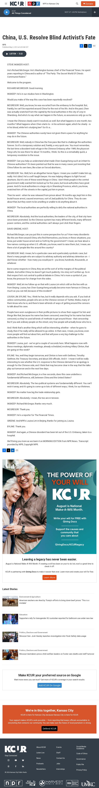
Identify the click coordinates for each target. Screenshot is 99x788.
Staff (58, 753)
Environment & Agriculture (29, 597)
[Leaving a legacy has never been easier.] (49, 507)
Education (23, 615)
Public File (80, 764)
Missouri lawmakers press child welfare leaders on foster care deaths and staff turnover (56, 654)
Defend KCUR (49, 728)
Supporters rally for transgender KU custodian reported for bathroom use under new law (56, 618)
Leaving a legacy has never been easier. (49, 559)
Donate (89, 3)
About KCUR (41, 747)
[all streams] (95, 12)
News (38, 758)
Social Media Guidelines (81, 748)
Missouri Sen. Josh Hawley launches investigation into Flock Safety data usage (52, 636)
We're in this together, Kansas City (49, 710)
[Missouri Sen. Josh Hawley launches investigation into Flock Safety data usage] (10, 637)
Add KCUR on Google (49, 685)
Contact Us (60, 758)
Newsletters (41, 769)
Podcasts (40, 764)
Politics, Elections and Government (33, 632)
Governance (81, 759)
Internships (60, 769)
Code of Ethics (81, 753)
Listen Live (40, 753)
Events (59, 747)
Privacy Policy (81, 770)
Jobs (58, 764)
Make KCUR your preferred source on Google (49, 675)
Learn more (49, 577)
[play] (7, 12)
